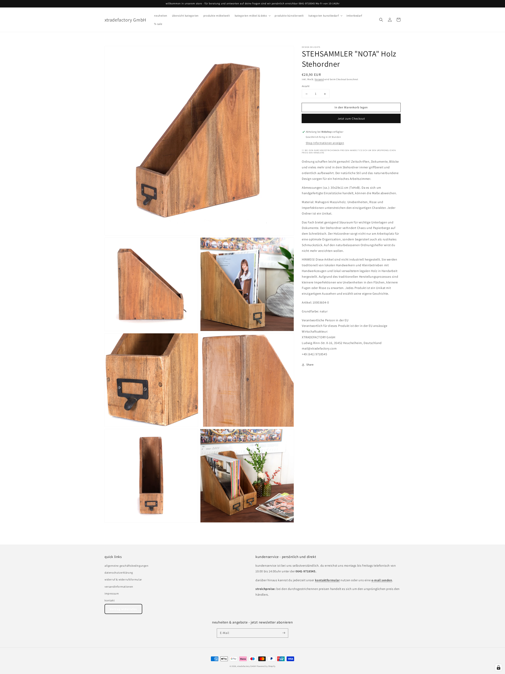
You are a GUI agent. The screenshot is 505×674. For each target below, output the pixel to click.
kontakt (110, 600)
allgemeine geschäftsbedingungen (127, 565)
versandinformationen (119, 586)
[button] (252, 15)
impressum (112, 593)
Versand (319, 79)
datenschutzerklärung (119, 572)
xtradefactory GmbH (246, 666)
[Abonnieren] (283, 633)
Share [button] (310, 365)
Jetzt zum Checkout (351, 119)
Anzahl (305, 86)
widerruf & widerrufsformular (123, 579)
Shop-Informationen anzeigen (325, 143)
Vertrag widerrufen (123, 609)
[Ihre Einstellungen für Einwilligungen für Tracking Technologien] (498, 667)
